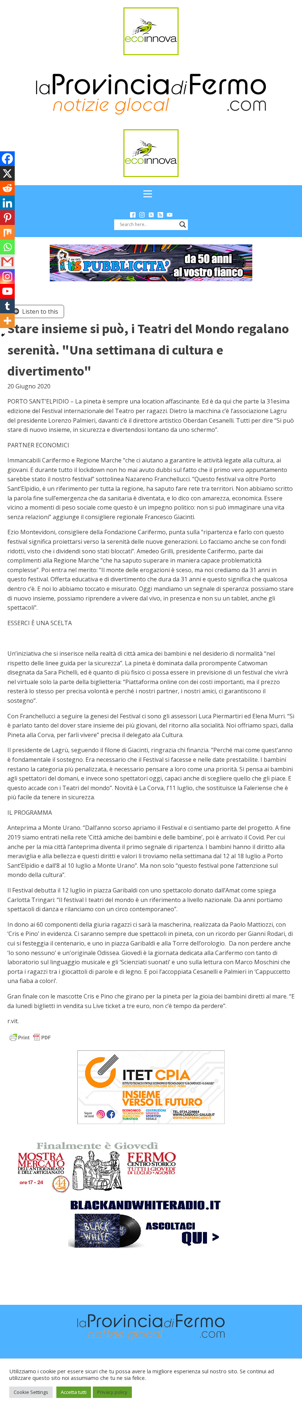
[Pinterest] (7, 217)
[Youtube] (7, 291)
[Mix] (7, 232)
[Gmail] (7, 261)
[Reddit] (7, 188)
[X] (7, 173)
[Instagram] (7, 276)
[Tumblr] (7, 306)
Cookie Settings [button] (31, 1392)
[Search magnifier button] (183, 224)
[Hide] (3, 335)
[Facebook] (7, 158)
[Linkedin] (7, 203)
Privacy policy (112, 1392)
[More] (7, 320)
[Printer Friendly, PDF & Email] (30, 1036)
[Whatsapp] (7, 247)
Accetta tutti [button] (74, 1392)
